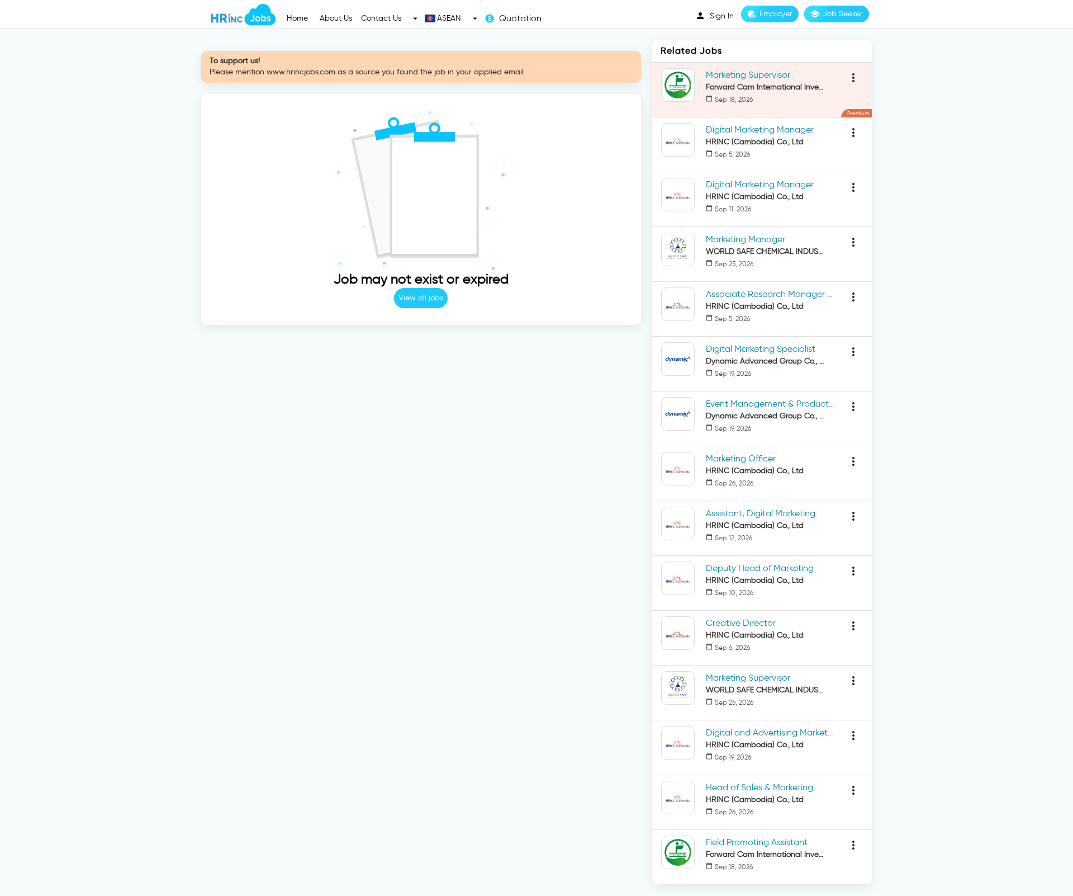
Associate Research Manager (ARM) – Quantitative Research (770, 294)
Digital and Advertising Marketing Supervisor (770, 732)
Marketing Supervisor (748, 74)
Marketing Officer (741, 458)
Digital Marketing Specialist (760, 348)
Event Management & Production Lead (770, 403)
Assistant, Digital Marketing (760, 513)
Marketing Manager (745, 239)
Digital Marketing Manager (760, 129)
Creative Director (741, 622)
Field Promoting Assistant (757, 842)
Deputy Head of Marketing (760, 568)
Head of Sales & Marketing (759, 787)
